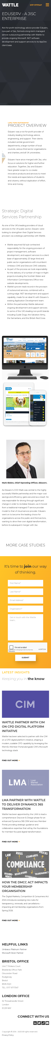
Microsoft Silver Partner (12, 953)
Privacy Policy (8, 1035)
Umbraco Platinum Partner (14, 949)
